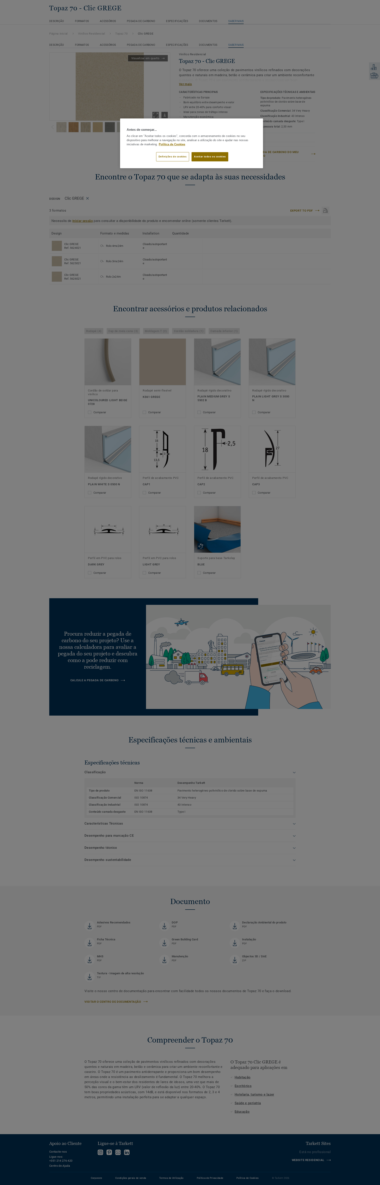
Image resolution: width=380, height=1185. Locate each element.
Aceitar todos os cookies (210, 156)
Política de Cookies (172, 144)
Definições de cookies (173, 156)
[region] (191, 143)
